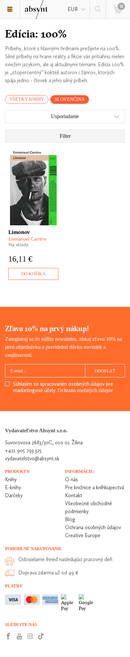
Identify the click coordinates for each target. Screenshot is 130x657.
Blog (70, 519)
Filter (65, 136)
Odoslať (105, 370)
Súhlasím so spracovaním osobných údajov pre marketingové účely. (63, 387)
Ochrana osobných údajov (85, 390)
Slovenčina (70, 99)
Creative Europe (82, 535)
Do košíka (33, 273)
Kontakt (73, 495)
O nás (71, 479)
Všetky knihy (26, 99)
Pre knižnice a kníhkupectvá (94, 487)
